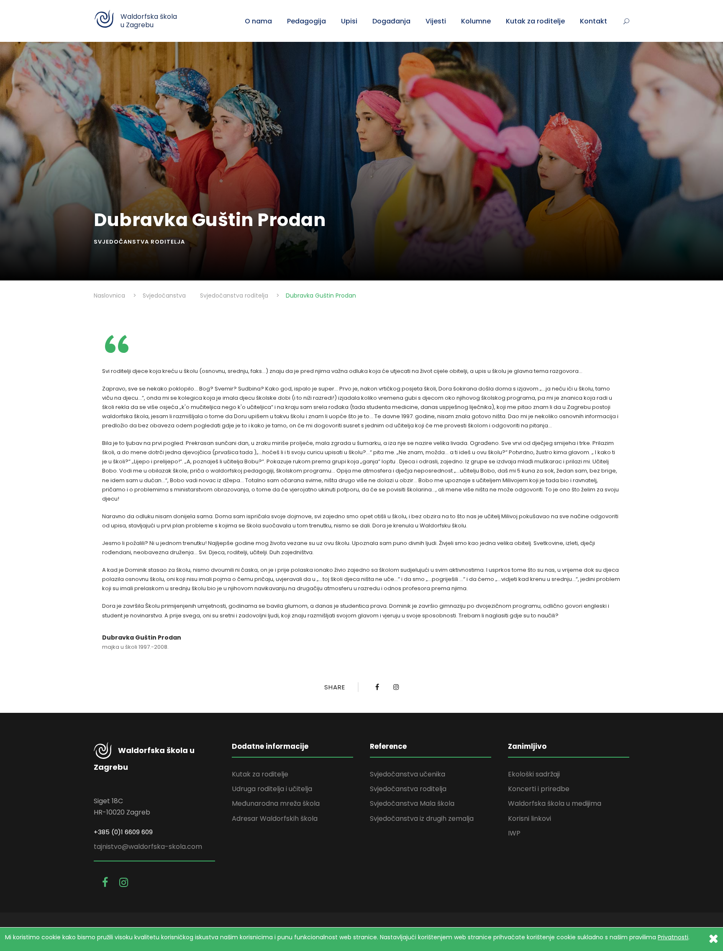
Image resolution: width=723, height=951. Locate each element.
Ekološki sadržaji (534, 774)
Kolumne (476, 21)
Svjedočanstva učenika (407, 774)
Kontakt (593, 21)
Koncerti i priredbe (538, 789)
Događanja (391, 21)
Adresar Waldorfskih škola (275, 818)
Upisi (349, 21)
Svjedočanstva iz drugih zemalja (422, 818)
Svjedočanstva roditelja (139, 242)
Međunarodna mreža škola (276, 803)
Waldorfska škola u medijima (554, 803)
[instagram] (123, 882)
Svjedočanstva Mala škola (412, 803)
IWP (514, 833)
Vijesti (436, 21)
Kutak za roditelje (535, 21)
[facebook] (106, 882)
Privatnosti (673, 937)
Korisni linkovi (529, 818)
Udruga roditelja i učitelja (272, 789)
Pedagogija (306, 21)
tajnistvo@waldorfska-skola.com (148, 846)
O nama (258, 21)
